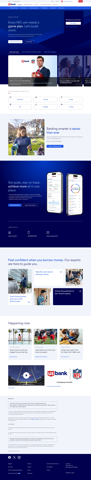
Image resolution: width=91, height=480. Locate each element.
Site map (10, 467)
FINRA (32, 419)
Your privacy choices (13, 473)
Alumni (29, 470)
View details (29, 41)
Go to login (73, 23)
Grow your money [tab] (14, 51)
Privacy (48, 470)
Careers (29, 467)
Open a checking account (55, 146)
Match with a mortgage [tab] (50, 52)
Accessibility (50, 467)
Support (52, 1)
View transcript (11, 387)
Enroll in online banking (71, 26)
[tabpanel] (32, 70)
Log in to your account (30, 205)
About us (9, 1)
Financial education (16, 1)
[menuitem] (12, 4)
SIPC (37, 419)
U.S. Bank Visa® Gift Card (52, 463)
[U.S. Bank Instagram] (19, 457)
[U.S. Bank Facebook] (9, 457)
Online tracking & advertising (15, 470)
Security (29, 463)
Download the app (14, 205)
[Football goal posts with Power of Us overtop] (26, 375)
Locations (57, 1)
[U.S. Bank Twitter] (14, 457)
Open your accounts (15, 41)
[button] (80, 1)
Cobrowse (29, 473)
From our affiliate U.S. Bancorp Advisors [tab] (31, 52)
